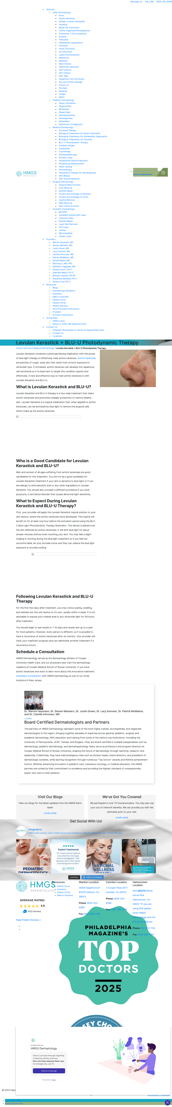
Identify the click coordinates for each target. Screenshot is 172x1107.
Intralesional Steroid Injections (73, 160)
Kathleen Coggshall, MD (64, 266)
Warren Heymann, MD (63, 242)
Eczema (62, 36)
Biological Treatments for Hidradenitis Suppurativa (83, 136)
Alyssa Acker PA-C (62, 281)
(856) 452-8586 (164, 1)
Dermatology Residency (64, 290)
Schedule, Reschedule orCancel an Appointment (145, 172)
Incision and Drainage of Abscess (75, 194)
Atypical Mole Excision (69, 185)
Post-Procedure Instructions (66, 309)
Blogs (55, 287)
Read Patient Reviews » (28, 920)
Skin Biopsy (64, 175)
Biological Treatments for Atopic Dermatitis (79, 133)
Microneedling (65, 233)
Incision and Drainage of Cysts (73, 197)
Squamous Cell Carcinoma (71, 79)
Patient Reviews (60, 306)
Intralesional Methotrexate (71, 163)
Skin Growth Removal (69, 178)
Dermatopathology (68, 154)
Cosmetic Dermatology (64, 209)
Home (19, 348)
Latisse (62, 230)
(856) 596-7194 (91, 914)
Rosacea (63, 91)
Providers (50, 239)
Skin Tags (63, 76)
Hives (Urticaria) (67, 48)
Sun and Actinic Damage (70, 82)
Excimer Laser (65, 157)
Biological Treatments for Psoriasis (75, 139)
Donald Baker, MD (61, 260)
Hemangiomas (66, 118)
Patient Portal (59, 302)
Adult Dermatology (62, 12)
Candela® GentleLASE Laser (72, 215)
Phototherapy (65, 169)
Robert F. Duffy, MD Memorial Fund (70, 324)
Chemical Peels (66, 218)
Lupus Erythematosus (69, 54)
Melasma (63, 60)
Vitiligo (62, 94)
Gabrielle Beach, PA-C (63, 272)
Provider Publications (63, 315)
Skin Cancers (65, 70)
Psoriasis (63, 88)
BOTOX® (63, 212)
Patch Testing (65, 166)
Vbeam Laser (65, 236)
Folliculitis (63, 39)
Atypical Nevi (65, 106)
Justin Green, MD (61, 248)
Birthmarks (64, 109)
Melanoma (64, 57)
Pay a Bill (149, 1)
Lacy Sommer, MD (61, 251)
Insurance (57, 293)
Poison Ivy (64, 85)
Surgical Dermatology (63, 181)
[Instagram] (22, 929)
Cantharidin (64, 148)
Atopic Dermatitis (67, 103)
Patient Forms (59, 299)
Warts (61, 97)
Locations (57, 336)
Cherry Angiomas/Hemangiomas (74, 30)
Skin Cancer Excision (69, 206)
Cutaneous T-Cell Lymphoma (73, 33)
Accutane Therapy (67, 130)
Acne (61, 15)
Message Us (136, 1)
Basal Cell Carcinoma (69, 27)
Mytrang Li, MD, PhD (62, 263)
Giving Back (52, 318)
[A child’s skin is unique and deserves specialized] (33, 856)
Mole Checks (65, 64)
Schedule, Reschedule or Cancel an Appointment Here (78, 330)
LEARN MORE (50, 813)
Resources (51, 284)
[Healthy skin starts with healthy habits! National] (104, 856)
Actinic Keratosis (67, 18)
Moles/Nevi (64, 121)
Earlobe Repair (66, 191)
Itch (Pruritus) (65, 51)
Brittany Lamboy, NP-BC (64, 275)
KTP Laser (63, 227)
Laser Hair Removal (68, 224)
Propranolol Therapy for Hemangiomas (77, 172)
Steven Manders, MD (62, 245)
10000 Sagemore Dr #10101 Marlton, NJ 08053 (89, 892)
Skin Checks (65, 73)
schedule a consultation (28, 676)
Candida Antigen (67, 145)
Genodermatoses (67, 115)
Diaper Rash (64, 112)
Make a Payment (65, 895)
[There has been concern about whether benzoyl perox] (139, 856)
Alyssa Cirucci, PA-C (62, 269)
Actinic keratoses (86, 358)
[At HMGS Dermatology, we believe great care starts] (68, 856)
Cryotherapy (65, 151)
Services (50, 9)
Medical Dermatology (63, 127)
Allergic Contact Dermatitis (72, 21)
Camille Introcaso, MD (63, 254)
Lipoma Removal (67, 200)
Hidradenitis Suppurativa (70, 42)
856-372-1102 (147, 928)
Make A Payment (61, 296)
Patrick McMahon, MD (63, 257)
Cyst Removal (65, 188)
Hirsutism (63, 45)
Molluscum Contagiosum (70, 124)
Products (57, 312)
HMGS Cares (59, 321)
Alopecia (63, 24)
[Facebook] (22, 926)
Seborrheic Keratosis (69, 67)
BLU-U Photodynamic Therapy (73, 142)
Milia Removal (65, 203)
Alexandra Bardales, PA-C (65, 278)
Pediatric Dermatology (63, 100)
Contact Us (51, 327)
